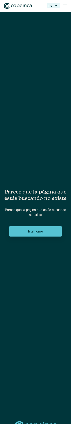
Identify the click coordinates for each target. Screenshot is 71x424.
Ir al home (35, 231)
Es (50, 6)
